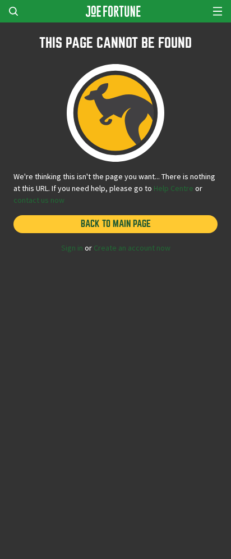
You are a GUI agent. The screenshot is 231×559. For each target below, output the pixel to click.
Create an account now (132, 248)
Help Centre (173, 188)
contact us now (38, 200)
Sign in (72, 248)
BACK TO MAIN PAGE (116, 224)
